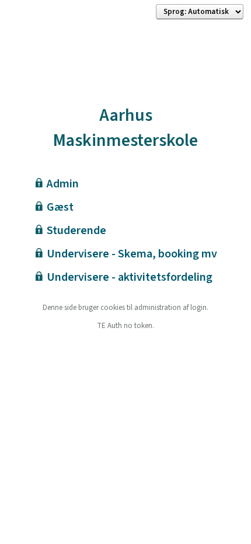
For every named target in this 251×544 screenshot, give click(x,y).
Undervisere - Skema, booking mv (132, 254)
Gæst (60, 207)
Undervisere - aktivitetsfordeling (129, 277)
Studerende (76, 230)
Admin (63, 184)
